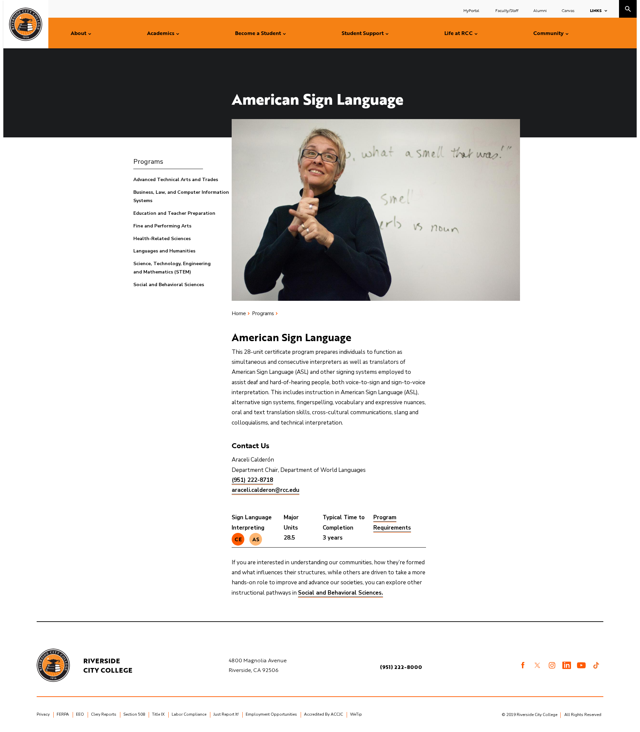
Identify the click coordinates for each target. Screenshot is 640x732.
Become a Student (258, 33)
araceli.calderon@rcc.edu (265, 490)
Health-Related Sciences (162, 238)
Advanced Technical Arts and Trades (175, 179)
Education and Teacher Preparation (174, 213)
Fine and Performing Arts (162, 226)
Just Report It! (226, 714)
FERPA (63, 714)
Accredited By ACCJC (323, 714)
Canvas (568, 10)
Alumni (540, 10)
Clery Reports (103, 714)
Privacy (43, 714)
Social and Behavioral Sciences (168, 284)
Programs (148, 161)
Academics (160, 33)
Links (596, 10)
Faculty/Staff (506, 10)
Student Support (363, 33)
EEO (80, 714)
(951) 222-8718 (252, 480)
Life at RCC (458, 33)
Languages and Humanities (164, 251)
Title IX (158, 714)
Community (548, 33)
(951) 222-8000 (401, 667)
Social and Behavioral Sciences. (340, 593)
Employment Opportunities (271, 714)
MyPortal (471, 10)
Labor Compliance (189, 714)
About (78, 33)
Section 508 (134, 714)
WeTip (356, 714)
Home (239, 313)
